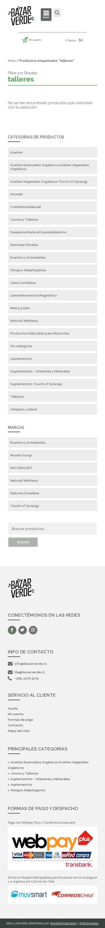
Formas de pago (20, 719)
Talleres (17, 396)
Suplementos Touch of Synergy (36, 384)
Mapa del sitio (19, 731)
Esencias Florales (24, 245)
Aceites (16, 152)
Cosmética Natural (25, 207)
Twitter (22, 630)
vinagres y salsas (23, 409)
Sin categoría (21, 346)
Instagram (33, 630)
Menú (46, 17)
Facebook (12, 630)
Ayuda (13, 708)
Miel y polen (20, 308)
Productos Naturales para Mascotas (39, 333)
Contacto (15, 725)
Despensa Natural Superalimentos (38, 232)
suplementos (21, 358)
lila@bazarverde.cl (29, 672)
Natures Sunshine (24, 493)
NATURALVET (21, 468)
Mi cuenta (15, 714)
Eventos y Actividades (28, 257)
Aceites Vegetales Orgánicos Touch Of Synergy (49, 181)
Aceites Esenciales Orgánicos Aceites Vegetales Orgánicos (49, 167)
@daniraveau (89, 923)
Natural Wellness (24, 321)
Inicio (12, 61)
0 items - (74, 40)
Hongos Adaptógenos (28, 270)
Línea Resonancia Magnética (33, 295)
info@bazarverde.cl (30, 664)
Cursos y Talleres (24, 219)
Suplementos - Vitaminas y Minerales (40, 371)
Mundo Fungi (21, 455)
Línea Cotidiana (22, 283)
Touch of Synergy (24, 506)
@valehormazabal (63, 923)
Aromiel (16, 194)
